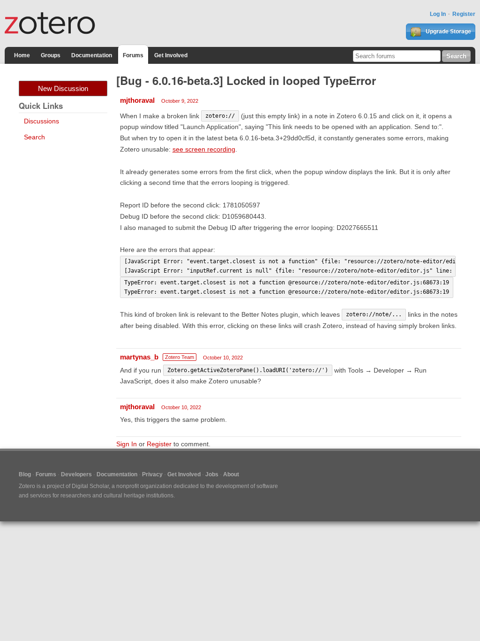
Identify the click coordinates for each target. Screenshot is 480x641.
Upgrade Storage (447, 31)
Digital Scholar (90, 486)
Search (34, 137)
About (231, 474)
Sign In (126, 444)
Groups (50, 55)
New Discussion (63, 88)
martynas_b (139, 357)
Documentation (91, 55)
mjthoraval (137, 100)
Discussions (41, 121)
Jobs (211, 474)
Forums (133, 55)
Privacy (152, 474)
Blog (25, 474)
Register (463, 14)
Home (22, 55)
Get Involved (171, 55)
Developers (76, 474)
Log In (438, 14)
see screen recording (203, 149)
